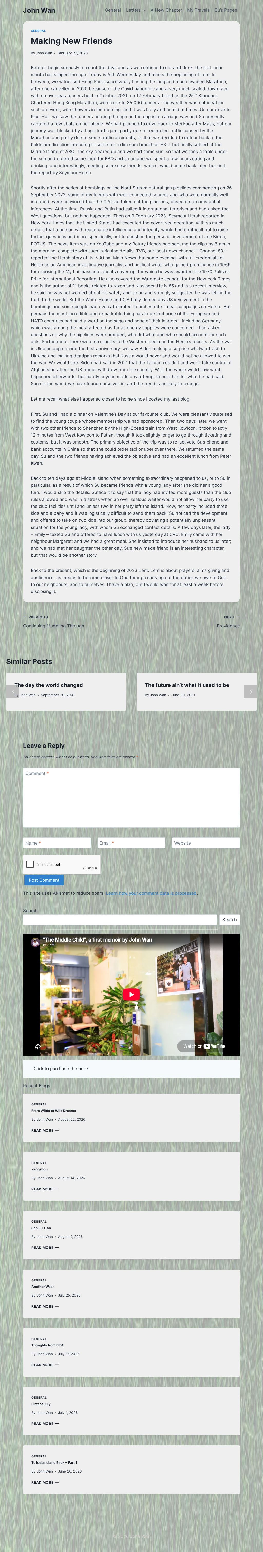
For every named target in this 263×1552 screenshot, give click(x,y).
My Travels (198, 10)
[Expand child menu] (136, 10)
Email (107, 843)
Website (182, 843)
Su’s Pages (226, 10)
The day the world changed (48, 685)
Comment (37, 773)
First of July (41, 1404)
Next (250, 691)
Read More (45, 1130)
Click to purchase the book (61, 1068)
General (113, 10)
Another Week (43, 1286)
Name (33, 843)
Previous (12, 691)
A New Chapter (166, 10)
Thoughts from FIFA (47, 1345)
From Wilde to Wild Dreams (53, 1110)
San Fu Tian (41, 1228)
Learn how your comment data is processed (151, 893)
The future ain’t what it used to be (187, 685)
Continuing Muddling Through (53, 622)
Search (30, 910)
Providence (228, 622)
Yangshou (39, 1169)
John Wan (44, 53)
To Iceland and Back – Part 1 (54, 1462)
